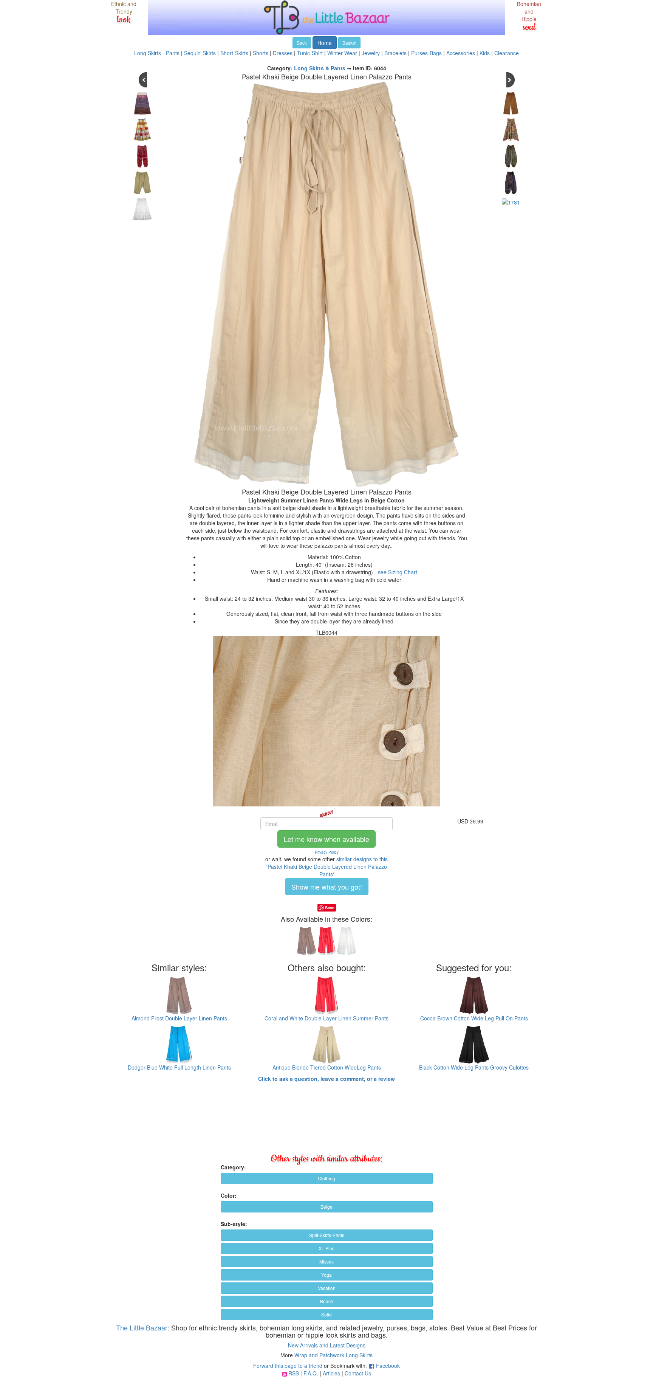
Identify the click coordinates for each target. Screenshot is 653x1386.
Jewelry (371, 53)
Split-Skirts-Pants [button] (326, 1235)
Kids (485, 53)
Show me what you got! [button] (326, 886)
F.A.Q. (310, 1373)
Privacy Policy (327, 852)
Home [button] (324, 43)
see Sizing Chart (397, 572)
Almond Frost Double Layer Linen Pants (179, 1018)
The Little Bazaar (141, 1327)
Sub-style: (234, 1224)
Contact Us (358, 1373)
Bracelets (395, 53)
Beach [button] (326, 1301)
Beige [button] (326, 1206)
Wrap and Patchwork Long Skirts (333, 1355)
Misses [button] (326, 1261)
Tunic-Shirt (310, 53)
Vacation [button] (327, 1288)
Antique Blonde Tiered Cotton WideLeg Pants (326, 1067)
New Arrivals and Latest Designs (326, 1345)
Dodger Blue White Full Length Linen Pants (179, 1067)
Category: (233, 1167)
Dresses (282, 53)
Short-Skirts (234, 53)
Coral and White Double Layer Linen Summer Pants (326, 1018)
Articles (331, 1373)
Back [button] (302, 42)
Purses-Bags (426, 53)
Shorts (260, 53)
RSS (293, 1373)
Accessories (460, 53)
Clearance (506, 53)
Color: (229, 1195)
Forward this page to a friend (287, 1365)
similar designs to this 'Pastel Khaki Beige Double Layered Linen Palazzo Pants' (327, 866)
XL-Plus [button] (326, 1248)
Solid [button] (326, 1314)
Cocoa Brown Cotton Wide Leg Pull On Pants (474, 1018)
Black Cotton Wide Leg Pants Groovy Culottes (474, 1067)
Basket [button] (349, 42)
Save (329, 907)
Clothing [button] (326, 1178)
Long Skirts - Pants (156, 53)
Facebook (388, 1365)
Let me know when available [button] (326, 839)
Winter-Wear (342, 53)
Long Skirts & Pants (319, 68)
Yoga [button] (326, 1274)
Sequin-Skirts (200, 53)
